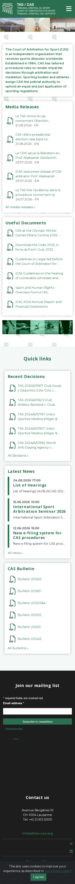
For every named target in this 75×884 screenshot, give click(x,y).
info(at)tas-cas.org (37, 833)
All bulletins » (18, 648)
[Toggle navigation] (69, 9)
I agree (38, 877)
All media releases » (20, 207)
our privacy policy (58, 871)
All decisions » (18, 455)
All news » (15, 553)
